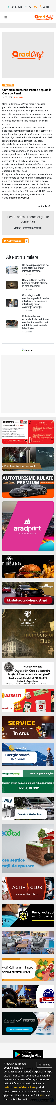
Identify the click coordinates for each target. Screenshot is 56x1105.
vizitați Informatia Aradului (28, 227)
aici (42, 1095)
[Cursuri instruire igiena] (28, 673)
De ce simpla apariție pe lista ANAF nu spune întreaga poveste (35, 268)
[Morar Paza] (28, 915)
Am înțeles (44, 1064)
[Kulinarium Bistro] (28, 969)
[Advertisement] (28, 384)
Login (45, 7)
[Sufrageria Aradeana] (28, 633)
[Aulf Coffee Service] (28, 727)
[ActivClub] (28, 888)
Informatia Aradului (19, 198)
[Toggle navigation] (5, 17)
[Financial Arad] (28, 1023)
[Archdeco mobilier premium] (28, 942)
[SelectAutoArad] (28, 593)
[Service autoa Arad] (28, 808)
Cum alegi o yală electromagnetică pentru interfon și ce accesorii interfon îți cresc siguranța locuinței (35, 301)
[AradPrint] (28, 526)
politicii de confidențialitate (19, 1087)
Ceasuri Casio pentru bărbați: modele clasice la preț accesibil (35, 283)
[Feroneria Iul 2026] (28, 432)
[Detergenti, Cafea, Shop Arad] (28, 700)
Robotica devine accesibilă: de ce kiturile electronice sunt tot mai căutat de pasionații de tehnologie (35, 322)
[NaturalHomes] (28, 459)
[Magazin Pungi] (28, 781)
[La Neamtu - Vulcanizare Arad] (28, 996)
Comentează (14, 240)
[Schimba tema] (35, 7)
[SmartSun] (28, 754)
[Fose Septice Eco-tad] (28, 848)
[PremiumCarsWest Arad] (28, 486)
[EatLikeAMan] (28, 566)
